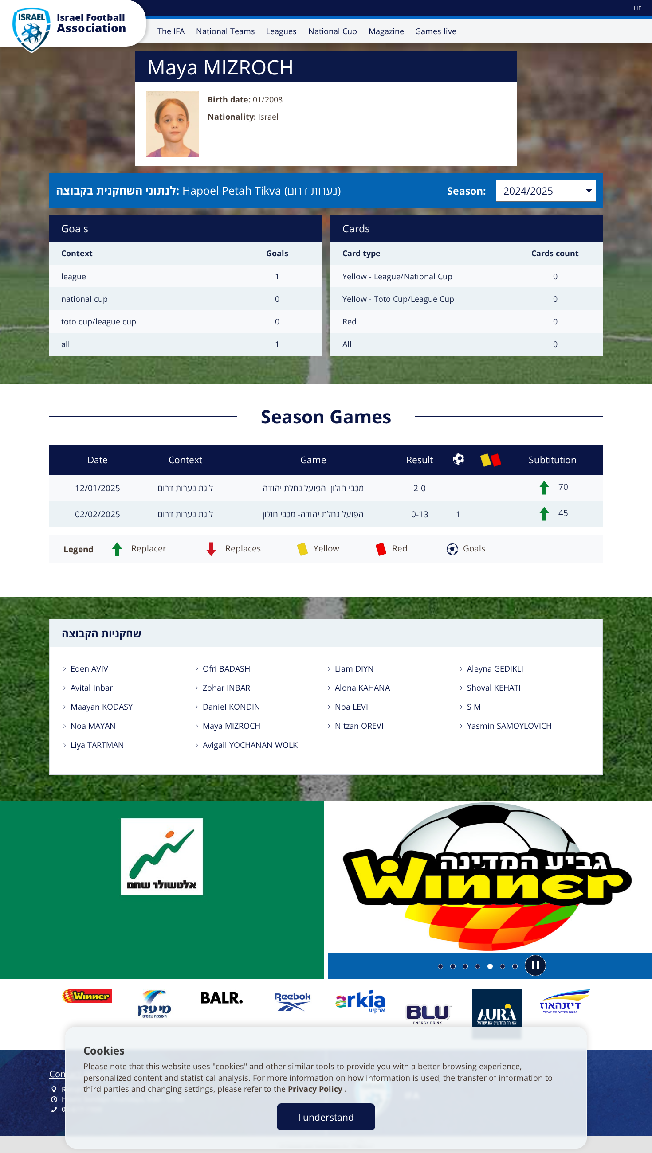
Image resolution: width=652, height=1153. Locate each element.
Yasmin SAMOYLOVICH (509, 725)
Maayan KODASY (102, 706)
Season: (466, 191)
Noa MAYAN (93, 725)
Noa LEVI (351, 706)
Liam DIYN (354, 668)
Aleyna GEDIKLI (495, 668)
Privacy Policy (316, 1088)
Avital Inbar (92, 687)
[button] (535, 965)
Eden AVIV (89, 668)
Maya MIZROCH (231, 725)
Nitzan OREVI (359, 725)
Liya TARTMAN (97, 744)
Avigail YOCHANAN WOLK (250, 744)
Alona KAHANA (362, 687)
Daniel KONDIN (231, 706)
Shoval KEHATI (494, 687)
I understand (326, 1116)
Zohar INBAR (226, 687)
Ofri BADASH (226, 668)
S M (474, 706)
